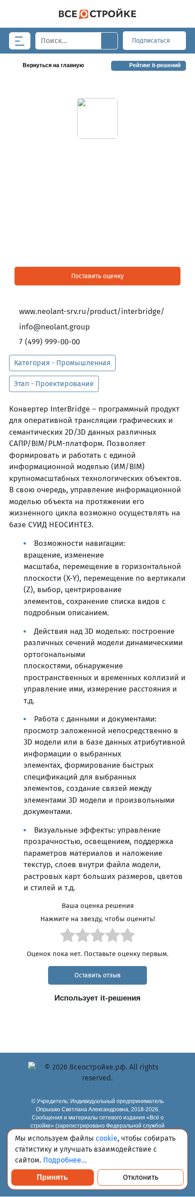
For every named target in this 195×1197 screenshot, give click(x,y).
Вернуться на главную (53, 65)
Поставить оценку (97, 276)
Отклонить (140, 1177)
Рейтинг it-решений (154, 65)
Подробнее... (65, 1160)
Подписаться (152, 40)
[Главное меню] (19, 40)
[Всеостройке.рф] (97, 14)
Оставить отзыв (97, 975)
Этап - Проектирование (54, 383)
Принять (52, 1177)
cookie (106, 1138)
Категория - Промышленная (62, 362)
